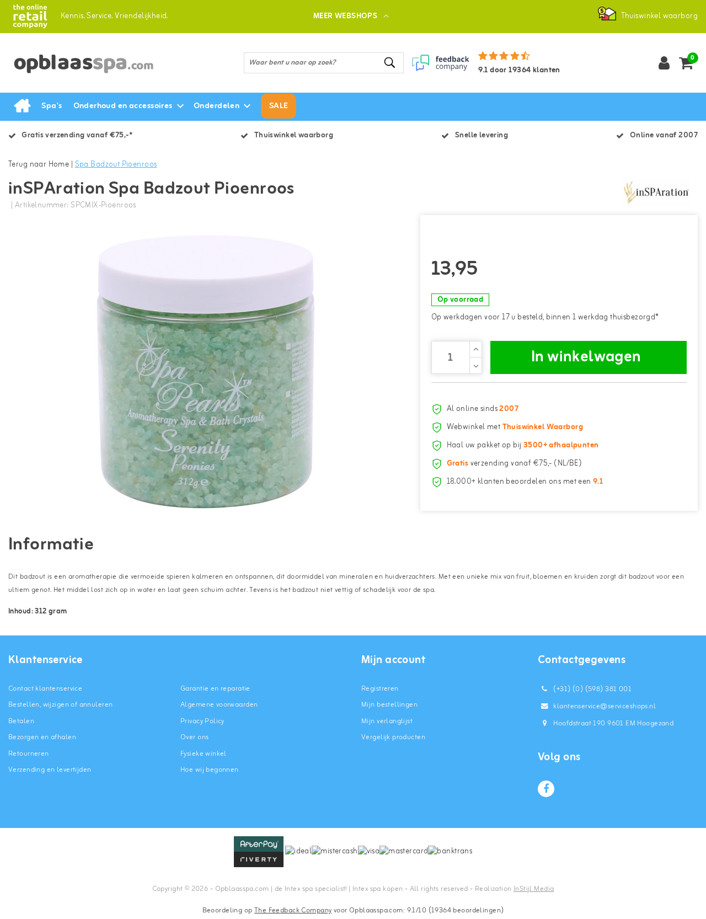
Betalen (21, 721)
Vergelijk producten (393, 737)
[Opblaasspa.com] (30, 16)
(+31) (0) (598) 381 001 (592, 689)
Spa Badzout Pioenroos (116, 164)
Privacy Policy (202, 721)
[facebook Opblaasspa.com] (546, 789)
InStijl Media (534, 889)
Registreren (380, 688)
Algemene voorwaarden (219, 704)
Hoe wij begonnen (209, 770)
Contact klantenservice (45, 688)
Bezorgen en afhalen (42, 737)
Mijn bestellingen (389, 704)
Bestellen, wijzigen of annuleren (60, 704)
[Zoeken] (390, 62)
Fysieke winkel (203, 754)
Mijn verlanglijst (387, 721)
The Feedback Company (292, 910)
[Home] (22, 106)
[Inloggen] (664, 63)
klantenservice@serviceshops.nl (604, 706)
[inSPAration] (656, 192)
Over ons (194, 737)
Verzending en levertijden (50, 770)
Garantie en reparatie (215, 688)
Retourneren (28, 754)
